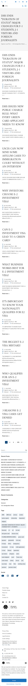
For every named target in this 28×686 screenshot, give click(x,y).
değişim (4, 521)
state (17, 553)
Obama (9, 550)
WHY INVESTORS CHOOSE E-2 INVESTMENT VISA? (12, 196)
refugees (11, 553)
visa (10, 564)
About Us (4, 592)
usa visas (4, 564)
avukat (21, 514)
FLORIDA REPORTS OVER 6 (9, 537)
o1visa (3, 550)
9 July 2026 (7, 422)
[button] (26, 663)
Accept (14, 680)
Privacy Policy (18, 684)
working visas (21, 564)
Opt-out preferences (10, 684)
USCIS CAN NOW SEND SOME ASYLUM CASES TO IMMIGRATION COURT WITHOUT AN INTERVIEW (14, 157)
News (3, 595)
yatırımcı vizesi (12, 567)
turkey (11, 560)
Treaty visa (19, 557)
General (6, 88)
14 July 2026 (7, 349)
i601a (9, 543)
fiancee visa (15, 533)
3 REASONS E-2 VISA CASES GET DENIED (12, 414)
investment (5, 547)
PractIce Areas (6, 590)
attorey (15, 514)
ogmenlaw (16, 550)
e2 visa (17, 530)
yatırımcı (4, 567)
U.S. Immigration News (7, 505)
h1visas (4, 543)
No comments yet (16, 88)
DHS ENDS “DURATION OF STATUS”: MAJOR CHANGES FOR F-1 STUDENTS (13, 526)
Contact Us (5, 597)
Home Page (5, 588)
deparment (22, 518)
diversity (4, 530)
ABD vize (8, 514)
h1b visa (18, 540)
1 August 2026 (8, 128)
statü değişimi (5, 557)
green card (21, 537)
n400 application (20, 547)
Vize (15, 564)
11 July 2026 (7, 388)
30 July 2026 (7, 170)
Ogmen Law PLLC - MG (10, 86)
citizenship (14, 518)
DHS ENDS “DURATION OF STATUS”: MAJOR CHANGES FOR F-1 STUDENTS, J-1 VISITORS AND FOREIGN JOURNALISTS (13, 68)
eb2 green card (5, 533)
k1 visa (12, 547)
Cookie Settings (6, 638)
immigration (16, 543)
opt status (4, 553)
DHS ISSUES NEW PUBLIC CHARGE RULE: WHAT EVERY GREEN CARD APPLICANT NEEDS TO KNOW (13, 115)
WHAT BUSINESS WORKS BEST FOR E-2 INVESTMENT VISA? (13, 270)
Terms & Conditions (6, 633)
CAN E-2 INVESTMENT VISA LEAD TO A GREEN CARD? (13, 235)
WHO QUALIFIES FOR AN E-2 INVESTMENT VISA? (12, 379)
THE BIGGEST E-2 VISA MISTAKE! (13, 344)
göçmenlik (11, 540)
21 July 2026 (7, 244)
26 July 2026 (7, 205)
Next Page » (22, 442)
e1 (9, 530)
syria (12, 557)
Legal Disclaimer (6, 636)
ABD (3, 514)
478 (18, 442)
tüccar (17, 560)
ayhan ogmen (5, 518)
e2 (12, 530)
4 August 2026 (8, 84)
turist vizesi (5, 560)
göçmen (4, 540)
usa (22, 560)
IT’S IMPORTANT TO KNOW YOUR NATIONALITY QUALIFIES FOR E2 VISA (13, 308)
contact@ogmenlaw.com (10, 656)
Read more (5, 98)
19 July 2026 (7, 279)
